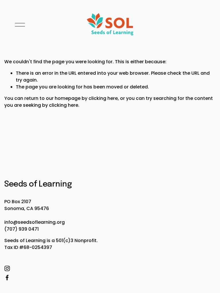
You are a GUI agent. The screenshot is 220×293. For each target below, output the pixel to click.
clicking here (103, 98)
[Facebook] (7, 277)
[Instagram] (7, 268)
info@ (11, 222)
